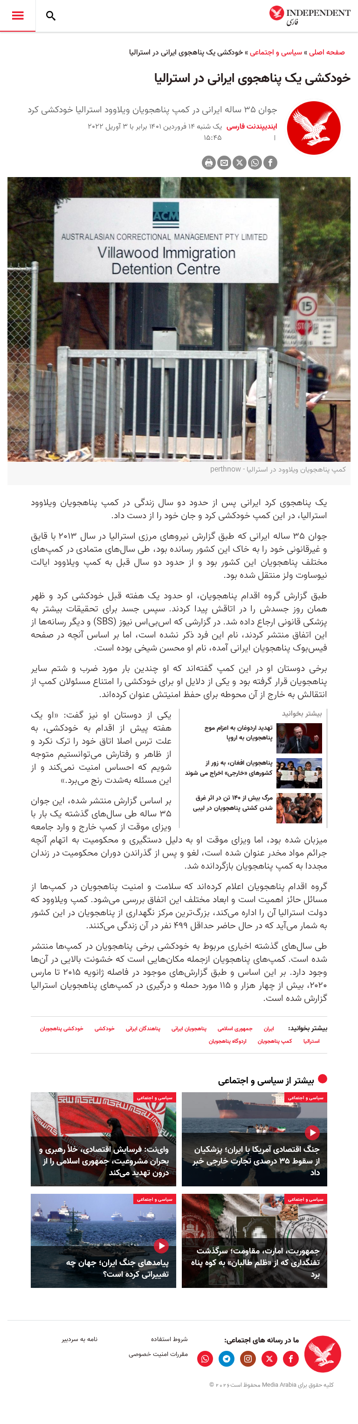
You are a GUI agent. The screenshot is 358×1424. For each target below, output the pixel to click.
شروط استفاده (169, 1339)
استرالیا (311, 1041)
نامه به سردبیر (79, 1339)
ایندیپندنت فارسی (252, 127)
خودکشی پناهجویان (61, 1028)
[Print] (209, 163)
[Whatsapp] (255, 163)
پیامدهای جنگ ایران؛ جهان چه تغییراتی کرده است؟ (117, 1268)
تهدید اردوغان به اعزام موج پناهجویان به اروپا (239, 733)
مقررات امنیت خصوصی (158, 1354)
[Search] (51, 16)
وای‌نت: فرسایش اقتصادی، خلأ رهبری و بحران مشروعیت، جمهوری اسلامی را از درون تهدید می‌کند (104, 1161)
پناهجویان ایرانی (189, 1028)
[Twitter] (240, 163)
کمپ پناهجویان (275, 1041)
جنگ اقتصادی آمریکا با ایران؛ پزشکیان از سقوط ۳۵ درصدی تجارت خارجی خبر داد (256, 1161)
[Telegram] (226, 1359)
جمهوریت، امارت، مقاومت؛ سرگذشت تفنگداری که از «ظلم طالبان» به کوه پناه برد (255, 1263)
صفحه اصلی (327, 53)
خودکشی (105, 1028)
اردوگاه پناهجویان (228, 1041)
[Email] (224, 163)
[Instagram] (248, 1359)
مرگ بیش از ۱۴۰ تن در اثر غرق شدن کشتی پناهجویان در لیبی (233, 803)
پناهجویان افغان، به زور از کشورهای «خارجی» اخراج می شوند (229, 768)
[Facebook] (270, 163)
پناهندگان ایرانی (143, 1028)
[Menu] (17, 16)
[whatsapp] (205, 1359)
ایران (269, 1028)
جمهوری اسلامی (235, 1028)
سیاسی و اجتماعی (276, 53)
